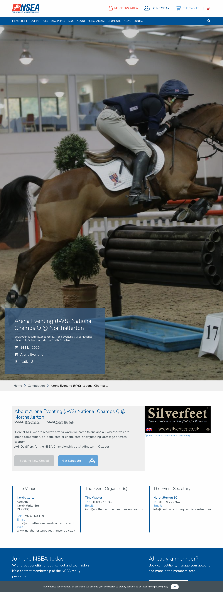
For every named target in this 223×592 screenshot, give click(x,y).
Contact (139, 21)
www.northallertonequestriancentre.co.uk (46, 531)
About (81, 21)
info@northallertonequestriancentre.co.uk (46, 523)
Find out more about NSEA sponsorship (169, 435)
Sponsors (114, 21)
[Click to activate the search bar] (209, 21)
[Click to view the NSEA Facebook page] (203, 8)
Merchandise (96, 21)
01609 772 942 (101, 502)
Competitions (40, 21)
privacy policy (161, 586)
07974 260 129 (33, 516)
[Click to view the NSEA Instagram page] (208, 8)
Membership (20, 21)
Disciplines (58, 21)
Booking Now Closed (34, 461)
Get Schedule (71, 461)
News (127, 21)
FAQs (71, 21)
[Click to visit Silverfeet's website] (178, 419)
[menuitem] (20, 21)
